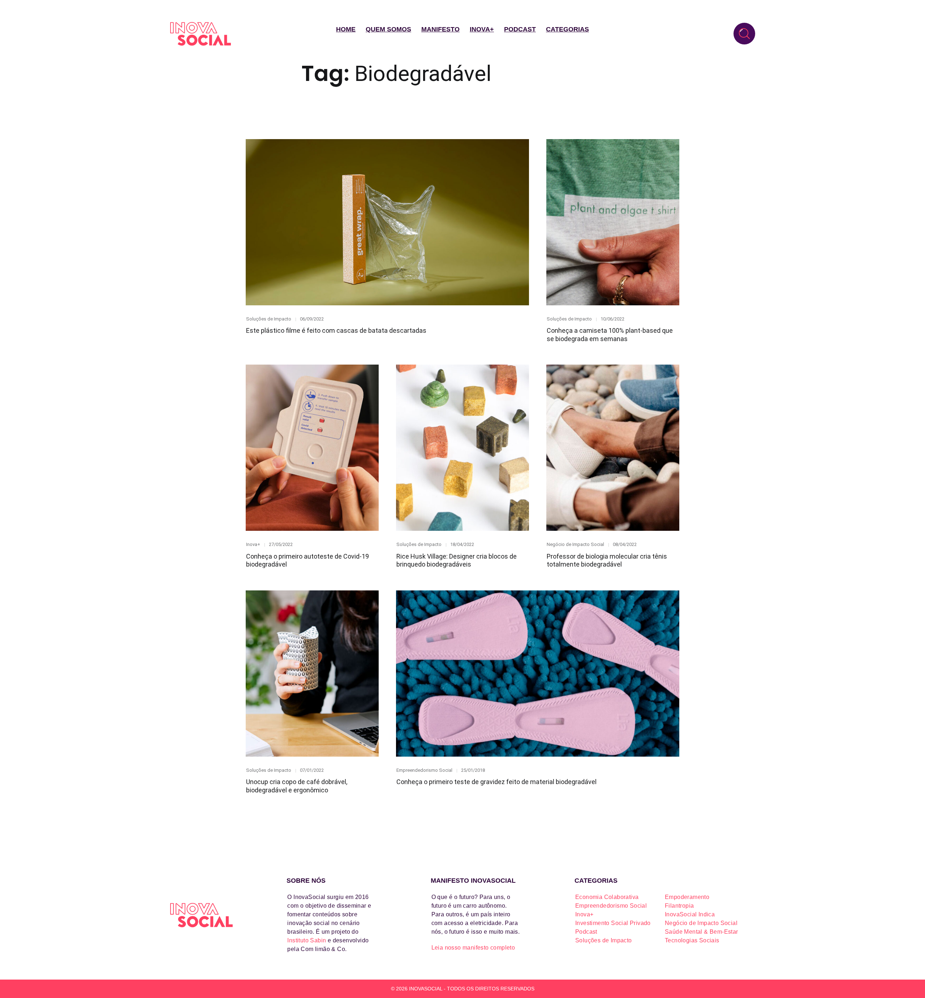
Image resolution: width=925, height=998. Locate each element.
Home (346, 29)
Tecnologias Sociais (692, 940)
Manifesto (440, 29)
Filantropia (679, 906)
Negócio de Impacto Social (575, 544)
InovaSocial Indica (690, 914)
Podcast (520, 29)
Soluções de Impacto (268, 319)
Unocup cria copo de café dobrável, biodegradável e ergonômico (296, 786)
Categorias (567, 29)
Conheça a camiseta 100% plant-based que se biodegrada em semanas (610, 335)
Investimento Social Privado (613, 923)
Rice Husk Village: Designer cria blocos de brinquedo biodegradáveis (456, 560)
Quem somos (388, 29)
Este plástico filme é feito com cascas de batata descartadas (336, 330)
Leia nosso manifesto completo (473, 948)
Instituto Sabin (306, 940)
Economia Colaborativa (606, 897)
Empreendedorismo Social (424, 770)
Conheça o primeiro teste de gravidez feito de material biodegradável (496, 782)
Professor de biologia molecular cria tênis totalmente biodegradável (607, 560)
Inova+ (482, 29)
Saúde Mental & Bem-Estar (701, 932)
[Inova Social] (200, 34)
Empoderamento (687, 897)
